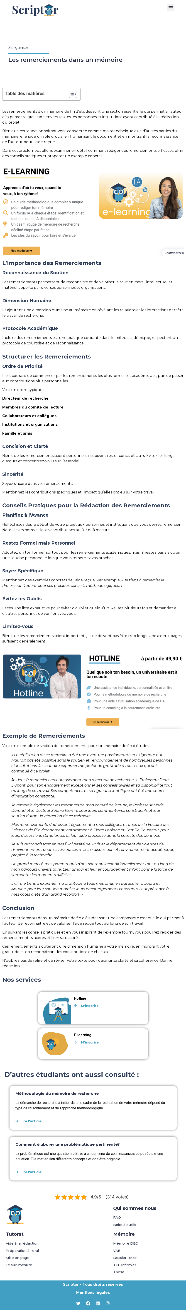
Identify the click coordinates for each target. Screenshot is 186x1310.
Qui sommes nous (134, 1208)
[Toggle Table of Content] (71, 94)
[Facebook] (88, 1303)
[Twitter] (78, 1303)
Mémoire (124, 1234)
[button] (170, 7)
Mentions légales (93, 1292)
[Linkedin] (98, 1303)
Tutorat (15, 1234)
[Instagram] (107, 1303)
